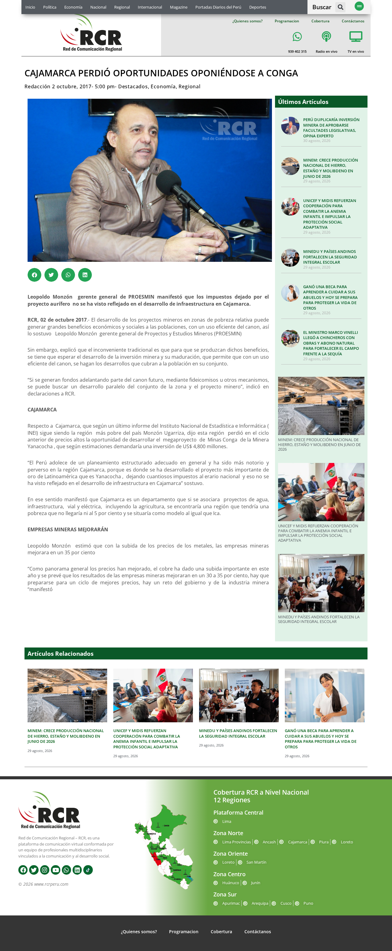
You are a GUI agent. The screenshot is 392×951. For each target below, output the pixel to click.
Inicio (30, 7)
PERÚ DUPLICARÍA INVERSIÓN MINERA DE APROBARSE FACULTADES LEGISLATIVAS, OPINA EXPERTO (331, 128)
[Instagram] (44, 869)
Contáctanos (353, 21)
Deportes (257, 7)
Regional (122, 7)
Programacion (287, 21)
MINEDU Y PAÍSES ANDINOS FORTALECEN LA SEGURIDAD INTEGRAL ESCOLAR (330, 257)
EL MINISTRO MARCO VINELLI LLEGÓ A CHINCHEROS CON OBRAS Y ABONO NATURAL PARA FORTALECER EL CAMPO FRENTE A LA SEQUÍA (331, 343)
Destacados (133, 86)
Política (49, 7)
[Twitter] (33, 869)
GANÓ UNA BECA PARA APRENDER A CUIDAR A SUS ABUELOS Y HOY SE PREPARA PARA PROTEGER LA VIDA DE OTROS (330, 297)
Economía (73, 7)
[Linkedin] (77, 869)
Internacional (150, 7)
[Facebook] (23, 869)
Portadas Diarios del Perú (218, 7)
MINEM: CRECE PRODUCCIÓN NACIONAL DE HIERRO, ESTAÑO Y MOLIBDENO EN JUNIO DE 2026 (330, 168)
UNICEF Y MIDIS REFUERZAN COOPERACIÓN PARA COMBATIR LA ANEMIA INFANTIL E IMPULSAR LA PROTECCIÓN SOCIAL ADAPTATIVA (329, 214)
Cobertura (320, 21)
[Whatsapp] (66, 869)
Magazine (178, 7)
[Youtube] (55, 869)
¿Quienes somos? (247, 21)
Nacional (98, 7)
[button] (340, 7)
